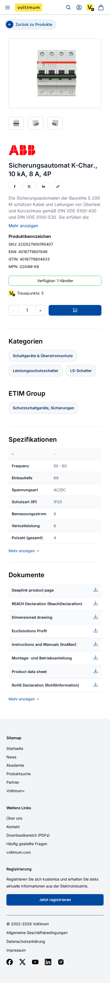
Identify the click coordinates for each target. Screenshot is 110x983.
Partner (12, 782)
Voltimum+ (15, 790)
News (11, 757)
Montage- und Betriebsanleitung (42, 658)
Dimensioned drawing (32, 617)
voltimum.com (18, 852)
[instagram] (61, 962)
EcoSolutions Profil (29, 631)
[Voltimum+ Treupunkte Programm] (90, 7)
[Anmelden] (79, 7)
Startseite (14, 748)
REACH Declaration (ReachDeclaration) (47, 603)
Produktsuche (18, 773)
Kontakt (13, 826)
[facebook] (9, 962)
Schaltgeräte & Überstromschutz (43, 355)
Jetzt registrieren (55, 899)
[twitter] (22, 962)
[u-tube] (35, 962)
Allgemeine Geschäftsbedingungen (37, 933)
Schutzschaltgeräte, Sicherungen (43, 408)
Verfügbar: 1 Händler (55, 280)
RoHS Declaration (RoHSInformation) (45, 685)
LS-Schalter (81, 370)
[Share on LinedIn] (43, 187)
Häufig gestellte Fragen (26, 843)
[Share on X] (29, 187)
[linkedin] (48, 962)
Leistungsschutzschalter (35, 370)
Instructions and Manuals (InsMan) (44, 644)
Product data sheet (29, 671)
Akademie (15, 765)
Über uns (14, 818)
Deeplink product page (33, 590)
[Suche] (68, 7)
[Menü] (7, 7)
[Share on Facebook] (15, 187)
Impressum (16, 950)
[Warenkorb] (101, 7)
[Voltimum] (28, 7)
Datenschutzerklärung (25, 941)
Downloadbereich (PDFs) (28, 835)
